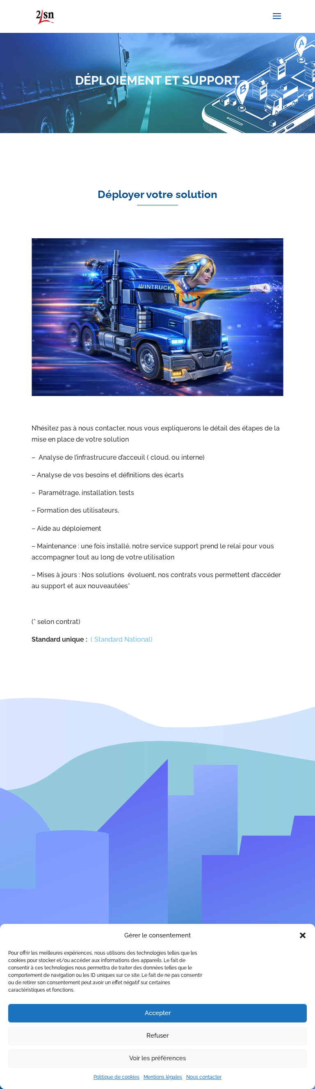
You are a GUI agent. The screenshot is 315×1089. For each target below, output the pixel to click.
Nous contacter (203, 1077)
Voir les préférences (157, 1058)
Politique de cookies (116, 1077)
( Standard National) (122, 639)
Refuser (157, 1035)
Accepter (158, 1013)
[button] (303, 935)
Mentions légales (163, 1077)
